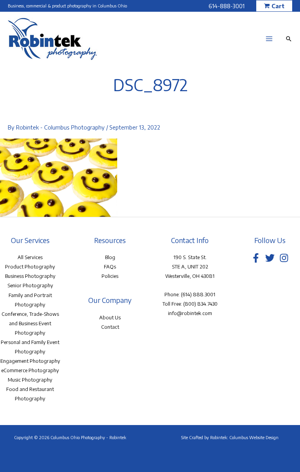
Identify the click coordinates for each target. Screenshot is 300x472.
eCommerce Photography (30, 370)
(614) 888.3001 (198, 294)
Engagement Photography (30, 361)
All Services (30, 257)
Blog (110, 257)
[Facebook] (256, 258)
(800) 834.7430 (200, 304)
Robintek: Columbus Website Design (244, 437)
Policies (110, 276)
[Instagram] (284, 258)
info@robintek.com (190, 313)
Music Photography (30, 380)
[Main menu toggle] (269, 39)
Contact (110, 327)
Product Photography (30, 266)
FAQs (110, 266)
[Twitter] (270, 258)
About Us (110, 317)
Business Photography (30, 276)
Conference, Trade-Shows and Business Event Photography (30, 323)
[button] (274, 6)
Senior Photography (30, 285)
